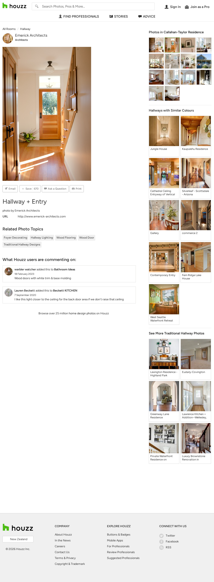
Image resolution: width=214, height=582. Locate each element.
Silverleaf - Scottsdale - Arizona (195, 192)
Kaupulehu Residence (195, 148)
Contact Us (62, 552)
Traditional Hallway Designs (22, 244)
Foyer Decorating (15, 237)
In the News (63, 540)
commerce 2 (189, 233)
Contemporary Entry (162, 275)
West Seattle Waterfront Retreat (161, 319)
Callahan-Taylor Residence (184, 32)
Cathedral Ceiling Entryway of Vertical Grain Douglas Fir (162, 192)
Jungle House (158, 148)
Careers (60, 546)
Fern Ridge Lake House (191, 277)
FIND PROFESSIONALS (81, 16)
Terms (59, 558)
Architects (21, 39)
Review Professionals (121, 552)
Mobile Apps (115, 540)
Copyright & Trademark (70, 564)
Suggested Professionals (123, 558)
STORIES (121, 16)
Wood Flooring (66, 237)
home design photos (82, 313)
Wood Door (86, 237)
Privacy (71, 558)
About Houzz (63, 534)
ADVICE (149, 16)
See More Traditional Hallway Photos (176, 333)
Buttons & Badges (118, 534)
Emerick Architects (31, 35)
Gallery (154, 233)
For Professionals (118, 546)
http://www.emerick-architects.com (42, 216)
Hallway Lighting (42, 237)
